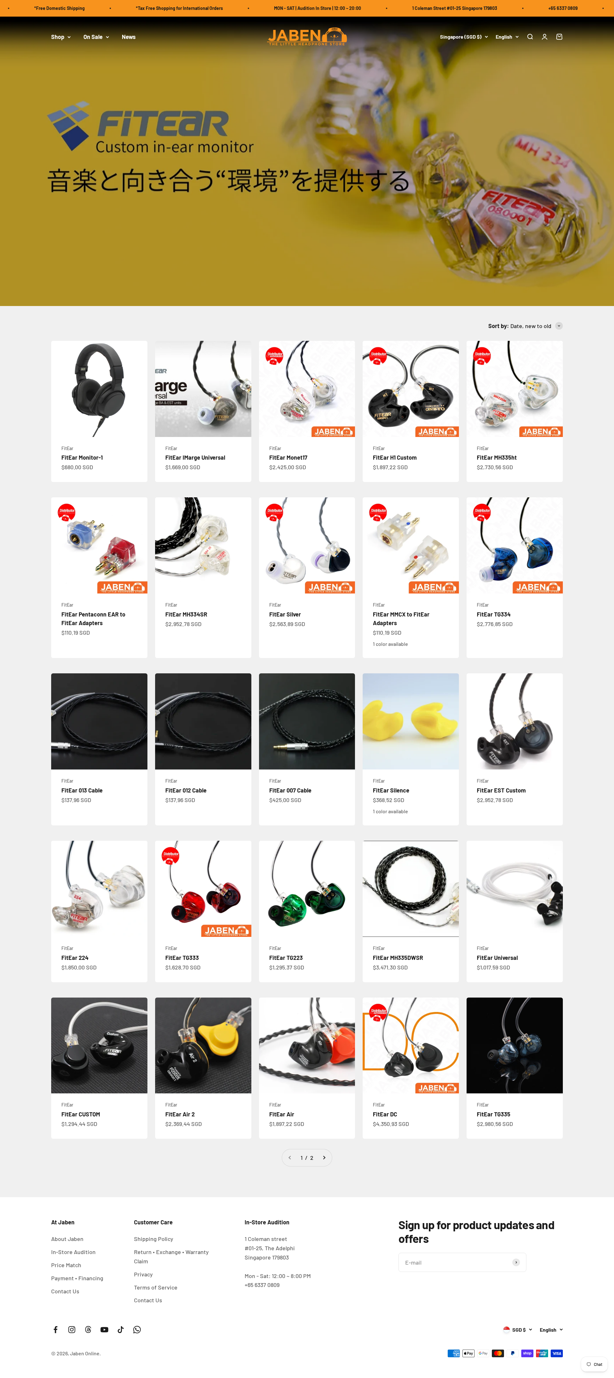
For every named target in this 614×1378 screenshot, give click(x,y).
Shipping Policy (153, 1238)
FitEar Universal (497, 957)
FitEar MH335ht (497, 457)
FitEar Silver (285, 614)
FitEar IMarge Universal (195, 457)
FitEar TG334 (494, 614)
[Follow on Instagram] (71, 1329)
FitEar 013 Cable (82, 790)
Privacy (143, 1274)
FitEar (67, 448)
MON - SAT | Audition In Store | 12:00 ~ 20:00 (266, 8)
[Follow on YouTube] (104, 1329)
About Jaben (67, 1238)
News (129, 36)
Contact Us (65, 1291)
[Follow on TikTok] (120, 1329)
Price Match (66, 1264)
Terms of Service (155, 1287)
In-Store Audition (73, 1251)
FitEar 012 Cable (186, 790)
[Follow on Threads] (88, 1329)
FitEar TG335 (493, 1114)
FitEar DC (385, 1114)
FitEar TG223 (286, 957)
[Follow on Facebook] (55, 1329)
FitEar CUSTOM (80, 1114)
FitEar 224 (75, 957)
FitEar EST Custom (501, 790)
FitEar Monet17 (288, 457)
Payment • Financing (77, 1278)
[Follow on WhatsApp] (137, 1329)
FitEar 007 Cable (290, 790)
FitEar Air (281, 1114)
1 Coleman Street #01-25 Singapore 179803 (403, 8)
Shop (57, 36)
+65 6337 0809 (511, 8)
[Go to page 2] (324, 1157)
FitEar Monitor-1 (82, 457)
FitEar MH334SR (186, 614)
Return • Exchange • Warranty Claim (171, 1256)
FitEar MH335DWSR (398, 957)
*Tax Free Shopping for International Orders (127, 8)
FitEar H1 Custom (395, 457)
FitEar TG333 (182, 957)
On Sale (93, 36)
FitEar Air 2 (180, 1114)
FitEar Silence (391, 790)
